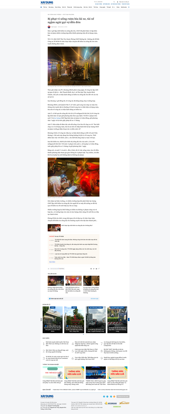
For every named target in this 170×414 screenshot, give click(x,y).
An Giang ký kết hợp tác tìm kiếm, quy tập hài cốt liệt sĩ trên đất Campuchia (114, 343)
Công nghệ (102, 7)
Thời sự (45, 7)
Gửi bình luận (94, 298)
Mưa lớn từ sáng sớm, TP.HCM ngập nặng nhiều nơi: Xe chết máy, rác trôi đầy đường (75, 249)
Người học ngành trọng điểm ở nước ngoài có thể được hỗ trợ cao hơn (115, 358)
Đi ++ (113, 7)
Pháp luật (69, 7)
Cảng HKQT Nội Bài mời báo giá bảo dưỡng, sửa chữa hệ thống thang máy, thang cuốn (74, 382)
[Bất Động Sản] (111, 403)
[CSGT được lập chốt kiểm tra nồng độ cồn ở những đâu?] (54, 227)
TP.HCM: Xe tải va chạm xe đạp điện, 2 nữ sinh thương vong (117, 329)
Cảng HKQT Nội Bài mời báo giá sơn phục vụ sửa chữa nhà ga (53, 381)
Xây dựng (51, 7)
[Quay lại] (49, 269)
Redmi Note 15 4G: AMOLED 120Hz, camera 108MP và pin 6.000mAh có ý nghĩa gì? (74, 389)
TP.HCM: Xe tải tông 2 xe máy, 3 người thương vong (96, 330)
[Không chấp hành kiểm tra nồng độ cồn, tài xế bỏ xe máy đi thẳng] (56, 281)
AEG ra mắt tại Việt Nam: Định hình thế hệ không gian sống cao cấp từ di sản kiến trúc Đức (121, 389)
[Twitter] (94, 269)
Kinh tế (64, 7)
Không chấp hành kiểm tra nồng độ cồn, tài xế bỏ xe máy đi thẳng (56, 289)
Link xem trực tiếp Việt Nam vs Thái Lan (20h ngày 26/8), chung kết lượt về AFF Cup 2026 (86, 351)
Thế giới (109, 7)
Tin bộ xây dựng (125, 4)
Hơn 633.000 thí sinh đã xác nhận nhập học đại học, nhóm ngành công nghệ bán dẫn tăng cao (86, 343)
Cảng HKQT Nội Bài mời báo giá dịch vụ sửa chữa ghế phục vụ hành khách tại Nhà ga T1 (117, 382)
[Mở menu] (128, 7)
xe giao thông (98, 4)
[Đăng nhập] (118, 2)
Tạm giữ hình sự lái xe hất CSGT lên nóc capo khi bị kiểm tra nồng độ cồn (72, 290)
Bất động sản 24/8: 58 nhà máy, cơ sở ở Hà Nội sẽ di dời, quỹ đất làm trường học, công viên (74, 328)
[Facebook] (91, 269)
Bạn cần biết (47, 389)
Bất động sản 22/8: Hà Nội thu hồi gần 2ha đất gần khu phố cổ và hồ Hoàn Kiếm (52, 328)
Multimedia (124, 7)
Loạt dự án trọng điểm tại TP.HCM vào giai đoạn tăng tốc (71, 254)
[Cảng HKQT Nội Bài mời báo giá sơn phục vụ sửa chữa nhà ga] (53, 372)
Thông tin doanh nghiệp (51, 364)
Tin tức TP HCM (59, 236)
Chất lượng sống (78, 7)
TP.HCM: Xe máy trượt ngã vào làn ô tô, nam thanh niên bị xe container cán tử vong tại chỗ (57, 358)
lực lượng (57, 118)
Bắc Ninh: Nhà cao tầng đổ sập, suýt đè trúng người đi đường (57, 351)
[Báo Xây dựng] (47, 2)
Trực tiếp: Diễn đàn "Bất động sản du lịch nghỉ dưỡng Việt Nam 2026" (86, 358)
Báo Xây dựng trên (54, 268)
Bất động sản (106, 4)
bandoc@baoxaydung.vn (80, 405)
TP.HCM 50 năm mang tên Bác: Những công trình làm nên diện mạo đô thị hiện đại (76, 240)
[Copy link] (98, 269)
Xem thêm (52, 262)
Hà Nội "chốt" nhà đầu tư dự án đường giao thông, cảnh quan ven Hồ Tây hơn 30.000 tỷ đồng (115, 351)
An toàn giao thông (116, 4)
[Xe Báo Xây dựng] (124, 403)
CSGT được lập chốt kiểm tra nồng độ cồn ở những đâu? (77, 225)
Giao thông (58, 7)
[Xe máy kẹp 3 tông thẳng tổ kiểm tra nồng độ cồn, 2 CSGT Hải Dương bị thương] (91, 281)
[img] (73, 66)
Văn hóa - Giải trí (87, 7)
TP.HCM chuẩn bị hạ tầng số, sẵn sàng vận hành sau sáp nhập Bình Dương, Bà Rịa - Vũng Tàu (76, 245)
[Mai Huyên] (49, 27)
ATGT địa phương (68, 14)
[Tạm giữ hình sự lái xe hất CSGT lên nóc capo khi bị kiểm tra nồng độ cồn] (73, 281)
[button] (83, 334)
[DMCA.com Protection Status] (117, 406)
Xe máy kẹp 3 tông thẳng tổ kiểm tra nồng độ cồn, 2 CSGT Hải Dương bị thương (91, 290)
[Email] (96, 269)
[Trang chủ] (41, 7)
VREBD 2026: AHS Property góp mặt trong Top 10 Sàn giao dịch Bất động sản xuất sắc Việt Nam (96, 382)
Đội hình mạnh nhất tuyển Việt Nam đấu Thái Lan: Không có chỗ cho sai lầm (57, 343)
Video (117, 7)
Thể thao (96, 7)
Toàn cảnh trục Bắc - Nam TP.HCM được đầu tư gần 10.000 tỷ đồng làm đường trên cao (75, 258)
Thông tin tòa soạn (123, 396)
